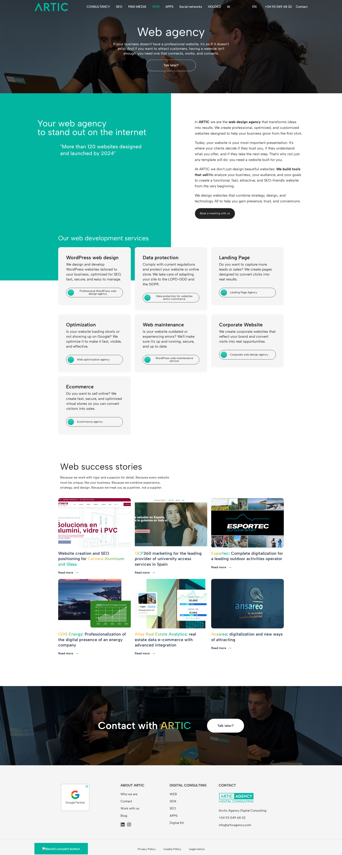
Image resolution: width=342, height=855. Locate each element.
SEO (119, 7)
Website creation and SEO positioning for (91, 559)
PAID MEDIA (137, 7)
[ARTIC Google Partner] (75, 797)
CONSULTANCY (98, 7)
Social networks (190, 7)
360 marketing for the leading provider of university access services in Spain (168, 559)
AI (228, 7)
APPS (169, 7)
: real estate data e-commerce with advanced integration (165, 639)
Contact (302, 7)
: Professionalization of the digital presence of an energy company (92, 639)
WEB (156, 7)
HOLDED (214, 7)
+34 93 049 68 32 (278, 7)
